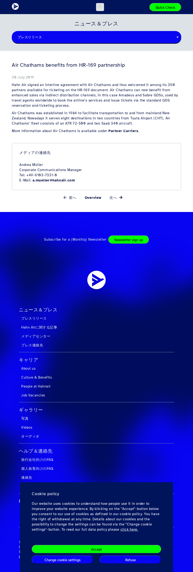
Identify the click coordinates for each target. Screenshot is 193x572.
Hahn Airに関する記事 (39, 327)
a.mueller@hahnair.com (53, 180)
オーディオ (30, 436)
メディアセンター (35, 336)
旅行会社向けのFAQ (37, 460)
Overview (93, 198)
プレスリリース (34, 318)
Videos (26, 427)
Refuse (130, 560)
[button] (100, 7)
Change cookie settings (62, 560)
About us (28, 368)
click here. (129, 529)
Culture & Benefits (36, 377)
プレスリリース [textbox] (30, 37)
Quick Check (165, 7)
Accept (96, 549)
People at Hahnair (36, 386)
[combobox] (96, 37)
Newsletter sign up (128, 240)
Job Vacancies (33, 395)
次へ (113, 198)
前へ (72, 198)
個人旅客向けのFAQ (37, 468)
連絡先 (26, 477)
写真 (24, 418)
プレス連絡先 (32, 345)
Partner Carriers (123, 131)
